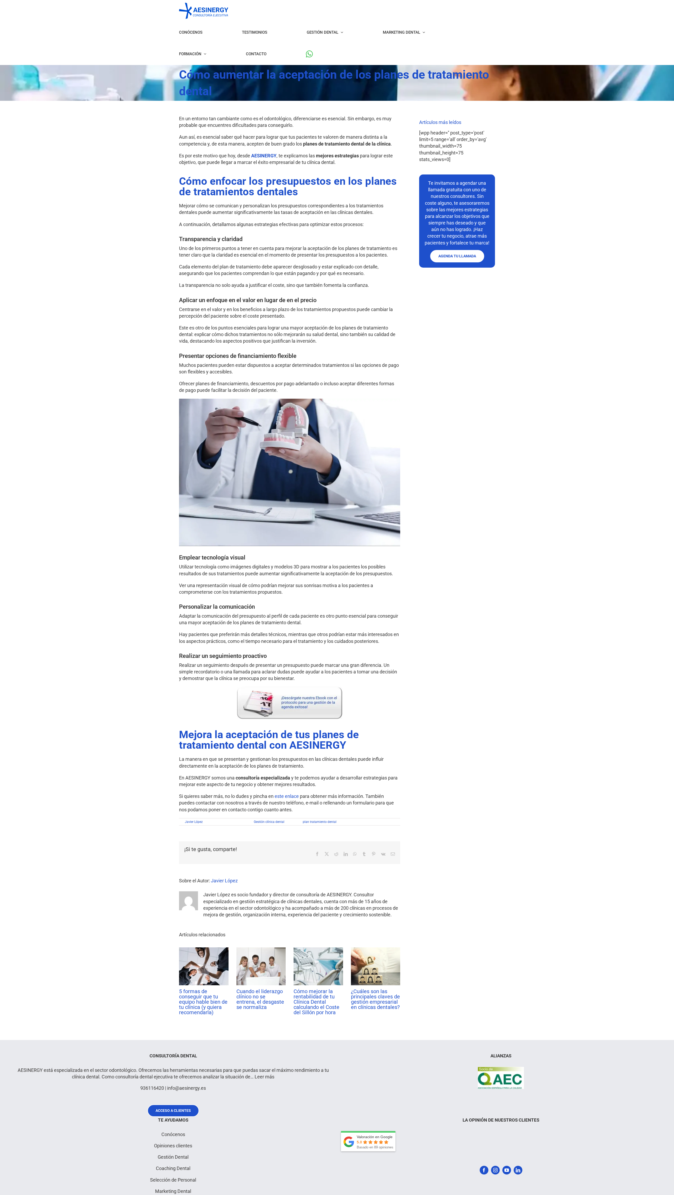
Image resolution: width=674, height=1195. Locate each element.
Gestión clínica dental (269, 822)
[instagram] (495, 1170)
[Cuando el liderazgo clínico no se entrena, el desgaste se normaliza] (261, 950)
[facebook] (484, 1170)
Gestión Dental (173, 1157)
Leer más (264, 1076)
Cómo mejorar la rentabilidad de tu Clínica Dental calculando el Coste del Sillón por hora (316, 1002)
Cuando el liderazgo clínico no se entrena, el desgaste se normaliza (260, 999)
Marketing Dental (173, 1191)
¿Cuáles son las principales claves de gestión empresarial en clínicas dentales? (375, 999)
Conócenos (173, 1134)
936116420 (152, 1088)
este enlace (287, 796)
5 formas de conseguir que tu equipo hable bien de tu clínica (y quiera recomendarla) (203, 1002)
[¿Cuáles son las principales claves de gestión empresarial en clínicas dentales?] (375, 950)
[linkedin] (518, 1170)
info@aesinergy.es (186, 1088)
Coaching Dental (173, 1168)
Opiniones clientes (173, 1145)
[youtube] (506, 1170)
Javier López (194, 822)
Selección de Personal (173, 1180)
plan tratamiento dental (319, 822)
